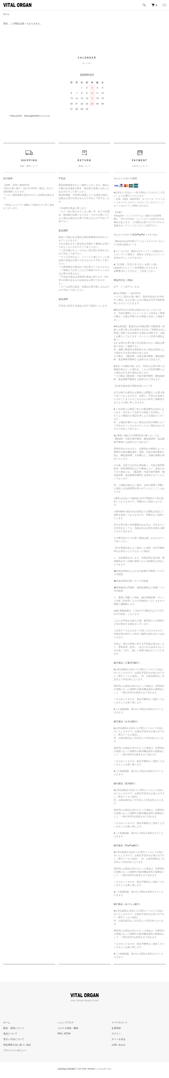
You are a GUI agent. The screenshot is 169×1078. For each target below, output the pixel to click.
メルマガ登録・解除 (67, 1028)
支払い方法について (13, 1039)
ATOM (67, 1033)
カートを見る (118, 1039)
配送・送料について (13, 1028)
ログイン (116, 1033)
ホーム (6, 14)
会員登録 (116, 1028)
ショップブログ (65, 1022)
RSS (59, 1033)
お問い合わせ (118, 1044)
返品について (10, 1033)
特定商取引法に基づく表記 (17, 1044)
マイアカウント (120, 1022)
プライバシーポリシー (14, 1050)
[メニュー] (164, 5)
